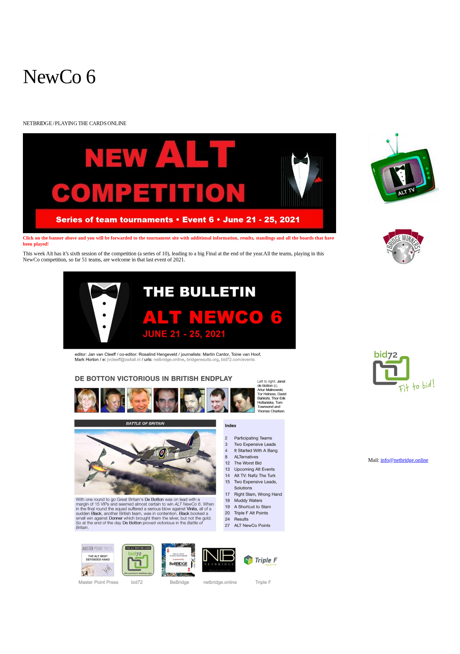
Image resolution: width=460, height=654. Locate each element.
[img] (84, 44)
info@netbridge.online (404, 460)
